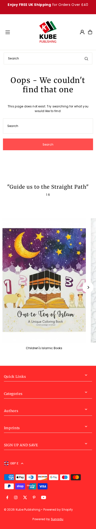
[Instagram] (15, 498)
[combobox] (48, 58)
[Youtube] (43, 498)
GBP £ (14, 463)
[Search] (86, 58)
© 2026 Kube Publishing (22, 510)
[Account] (82, 32)
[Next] (88, 287)
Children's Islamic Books (44, 348)
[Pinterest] (34, 498)
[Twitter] (25, 498)
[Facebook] (7, 498)
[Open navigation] (19, 32)
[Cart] (90, 32)
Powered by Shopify (58, 510)
